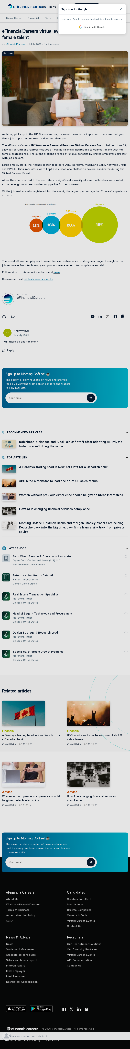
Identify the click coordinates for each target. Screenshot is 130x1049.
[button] (65, 524)
